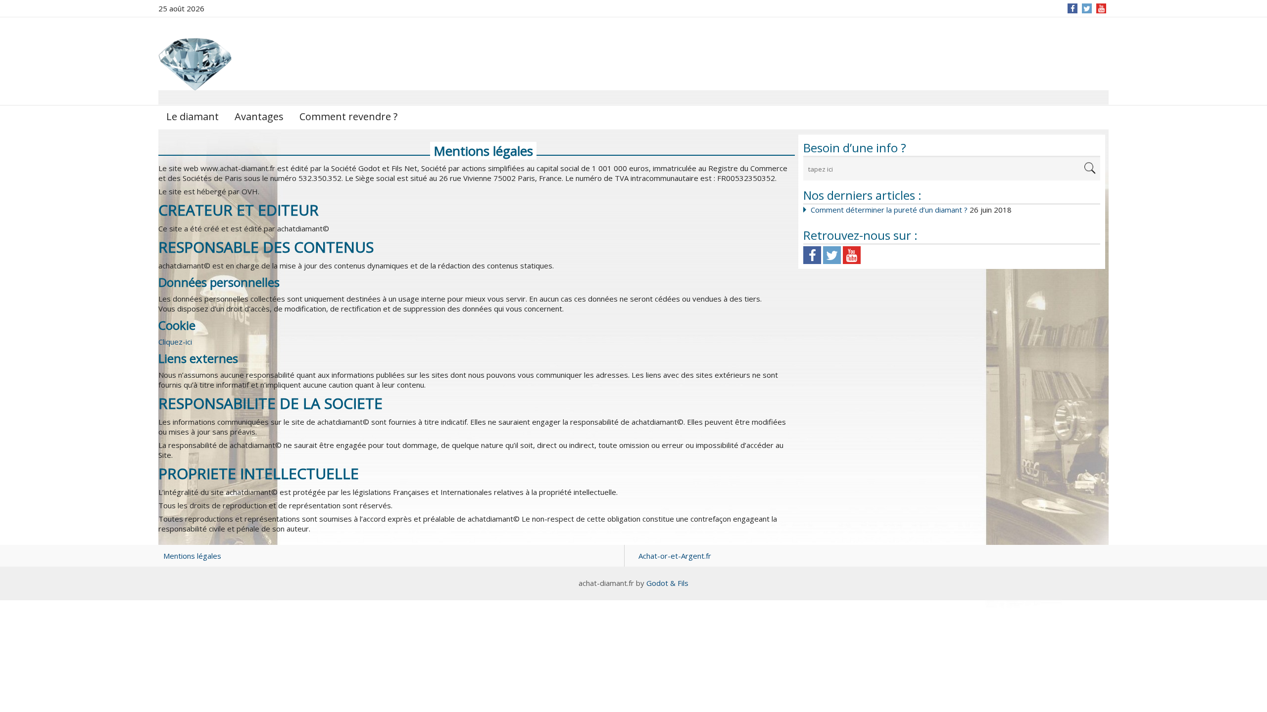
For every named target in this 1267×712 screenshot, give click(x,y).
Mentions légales (192, 556)
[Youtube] (852, 255)
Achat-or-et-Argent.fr (674, 556)
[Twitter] (1086, 8)
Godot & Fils (667, 583)
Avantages (259, 116)
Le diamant (192, 116)
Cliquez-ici (175, 342)
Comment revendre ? (348, 116)
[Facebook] (1073, 8)
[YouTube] (1101, 8)
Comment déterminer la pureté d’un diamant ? (889, 210)
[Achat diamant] (195, 60)
